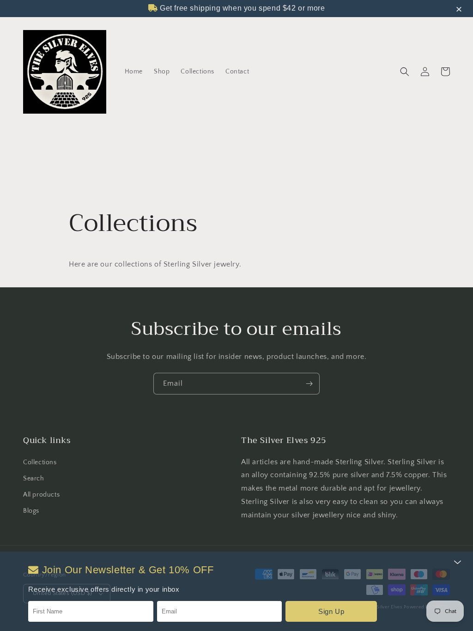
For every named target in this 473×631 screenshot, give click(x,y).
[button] (404, 71)
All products (41, 494)
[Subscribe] (309, 383)
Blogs (31, 511)
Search (33, 478)
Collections (40, 462)
